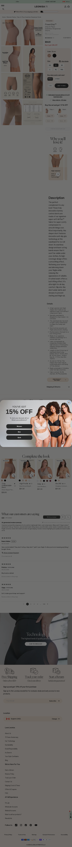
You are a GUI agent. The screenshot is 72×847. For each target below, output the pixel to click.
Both (19, 437)
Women (19, 426)
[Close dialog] (69, 402)
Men (19, 432)
